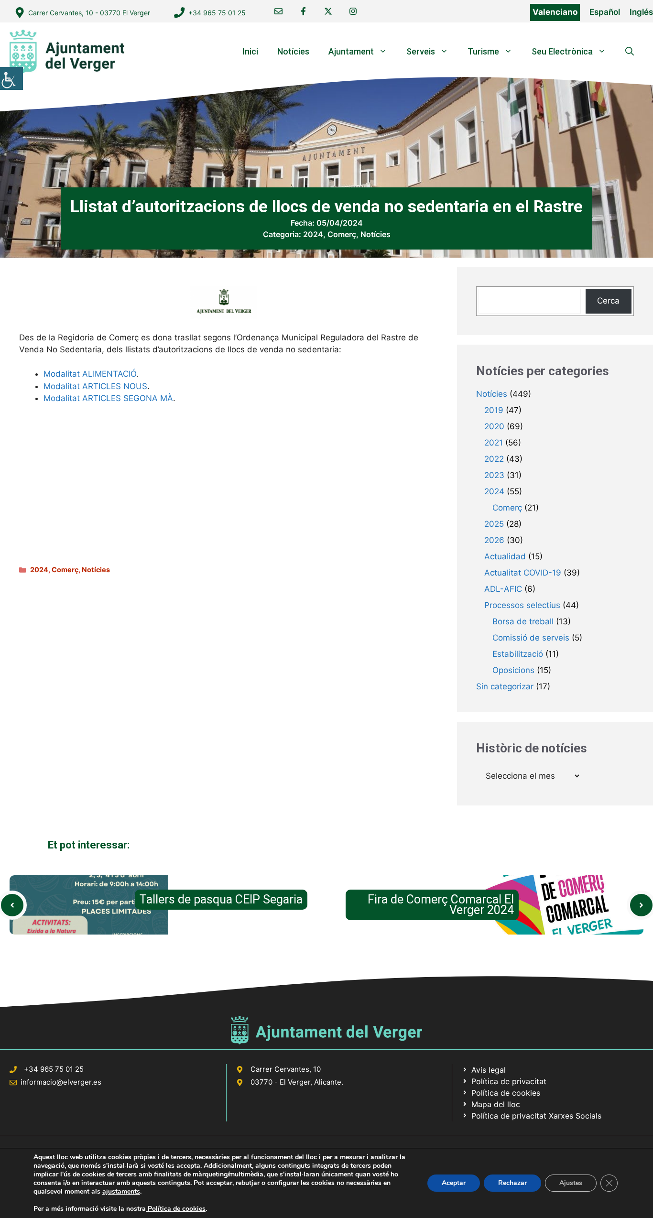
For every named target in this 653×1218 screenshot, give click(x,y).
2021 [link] (493, 442)
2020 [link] (494, 426)
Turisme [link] (483, 51)
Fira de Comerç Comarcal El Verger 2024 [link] (441, 904)
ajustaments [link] (121, 1191)
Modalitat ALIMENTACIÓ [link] (90, 374)
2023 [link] (494, 475)
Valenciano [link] (555, 12)
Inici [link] (250, 51)
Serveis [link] (420, 51)
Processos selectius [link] (522, 605)
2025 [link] (494, 524)
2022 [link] (494, 459)
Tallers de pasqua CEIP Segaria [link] (221, 899)
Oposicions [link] (513, 670)
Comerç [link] (341, 234)
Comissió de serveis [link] (530, 637)
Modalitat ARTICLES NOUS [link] (95, 386)
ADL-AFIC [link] (503, 589)
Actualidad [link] (505, 556)
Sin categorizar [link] (504, 686)
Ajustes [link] (570, 1182)
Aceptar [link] (454, 1182)
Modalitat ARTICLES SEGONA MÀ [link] (108, 398)
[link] (11, 78)
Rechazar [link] (512, 1182)
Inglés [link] (641, 12)
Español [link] (604, 12)
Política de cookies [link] (176, 1208)
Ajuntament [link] (351, 51)
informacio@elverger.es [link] (61, 1082)
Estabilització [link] (517, 654)
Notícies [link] (293, 51)
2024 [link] (313, 234)
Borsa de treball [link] (523, 621)
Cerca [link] (608, 300)
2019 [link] (493, 410)
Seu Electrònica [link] (562, 51)
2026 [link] (494, 540)
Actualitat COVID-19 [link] (522, 572)
